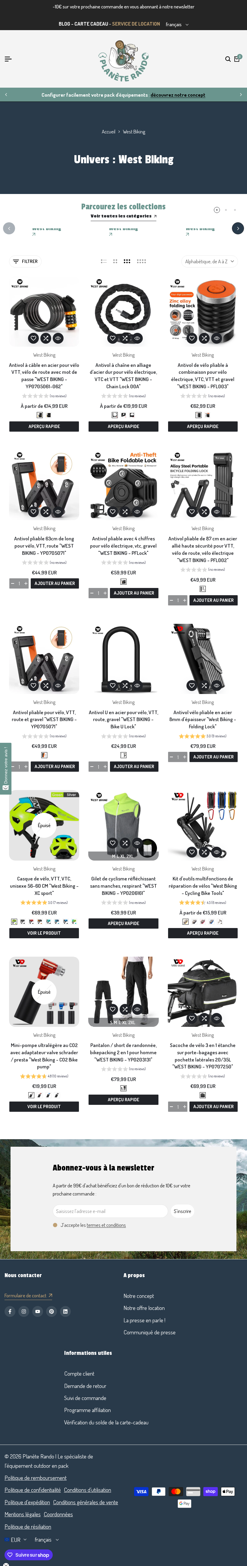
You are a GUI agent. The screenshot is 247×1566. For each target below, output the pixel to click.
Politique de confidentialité (33, 1489)
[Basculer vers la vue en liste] (103, 261)
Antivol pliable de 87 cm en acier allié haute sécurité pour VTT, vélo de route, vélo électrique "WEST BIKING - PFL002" (202, 549)
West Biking (44, 355)
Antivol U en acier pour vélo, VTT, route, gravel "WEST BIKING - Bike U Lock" (123, 719)
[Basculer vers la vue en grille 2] (115, 261)
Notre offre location (144, 1307)
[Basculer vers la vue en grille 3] (127, 261)
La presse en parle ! (144, 1320)
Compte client (79, 1373)
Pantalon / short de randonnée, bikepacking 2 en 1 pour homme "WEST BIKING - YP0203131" (123, 1052)
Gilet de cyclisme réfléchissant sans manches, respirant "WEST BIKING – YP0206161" (123, 885)
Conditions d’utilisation (87, 1489)
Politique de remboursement (36, 1477)
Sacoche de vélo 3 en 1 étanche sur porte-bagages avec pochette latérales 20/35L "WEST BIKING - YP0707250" (203, 1056)
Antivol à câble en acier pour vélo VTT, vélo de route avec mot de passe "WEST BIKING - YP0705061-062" (44, 375)
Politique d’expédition (27, 1502)
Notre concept (139, 1295)
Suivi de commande (85, 1398)
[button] (33, 338)
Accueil (108, 131)
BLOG (64, 23)
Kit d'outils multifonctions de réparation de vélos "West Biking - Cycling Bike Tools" (203, 885)
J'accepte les (93, 1225)
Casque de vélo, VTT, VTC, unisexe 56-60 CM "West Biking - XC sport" (44, 885)
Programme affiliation (87, 1410)
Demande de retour (85, 1385)
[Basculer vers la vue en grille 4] (142, 261)
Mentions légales (23, 1514)
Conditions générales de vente (85, 1502)
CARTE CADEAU (91, 23)
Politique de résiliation (28, 1526)
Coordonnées (58, 1514)
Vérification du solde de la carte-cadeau (106, 1422)
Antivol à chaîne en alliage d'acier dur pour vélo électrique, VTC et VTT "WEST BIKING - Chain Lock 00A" (123, 375)
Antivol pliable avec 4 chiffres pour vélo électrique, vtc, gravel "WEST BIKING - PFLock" (123, 545)
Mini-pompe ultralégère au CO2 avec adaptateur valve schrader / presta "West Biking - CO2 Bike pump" (44, 1056)
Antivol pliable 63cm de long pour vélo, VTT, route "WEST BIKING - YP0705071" (44, 545)
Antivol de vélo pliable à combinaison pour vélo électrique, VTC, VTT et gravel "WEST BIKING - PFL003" (202, 375)
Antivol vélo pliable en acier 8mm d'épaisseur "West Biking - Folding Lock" (202, 719)
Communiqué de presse (150, 1332)
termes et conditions (106, 1225)
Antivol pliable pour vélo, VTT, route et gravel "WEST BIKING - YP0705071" (44, 719)
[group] (44, 396)
